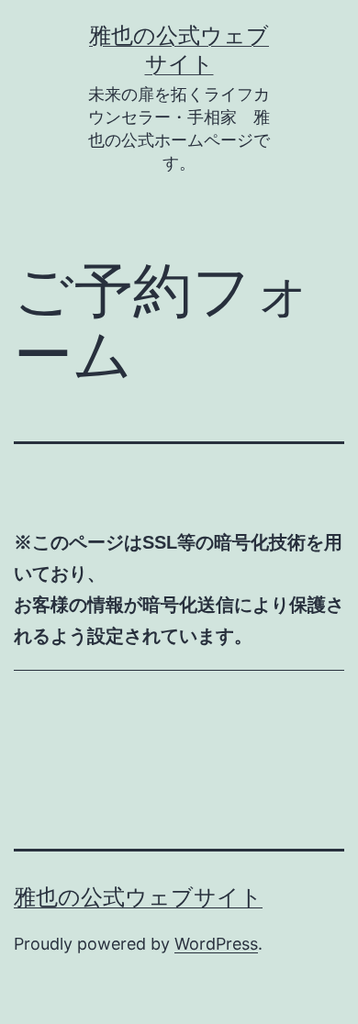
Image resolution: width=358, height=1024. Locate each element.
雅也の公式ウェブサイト (138, 897)
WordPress (216, 943)
